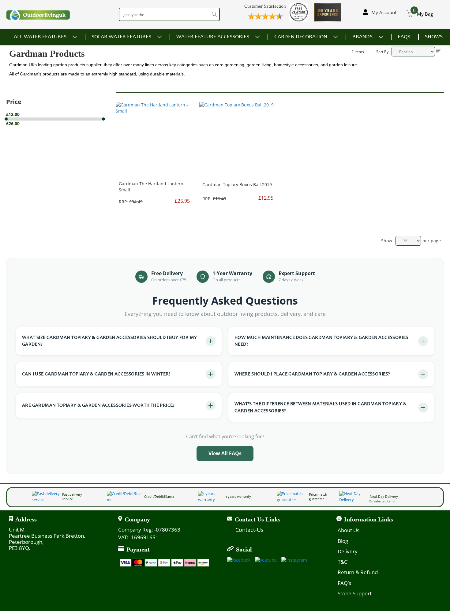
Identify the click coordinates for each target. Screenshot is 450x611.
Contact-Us (249, 530)
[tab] (61, 119)
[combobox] (169, 14)
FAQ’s (344, 582)
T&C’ (343, 561)
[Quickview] (147, 86)
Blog (343, 540)
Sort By (382, 51)
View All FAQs (225, 453)
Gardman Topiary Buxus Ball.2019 (237, 184)
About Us (348, 530)
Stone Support (355, 593)
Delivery (348, 551)
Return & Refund (358, 572)
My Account (383, 12)
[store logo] (38, 14)
